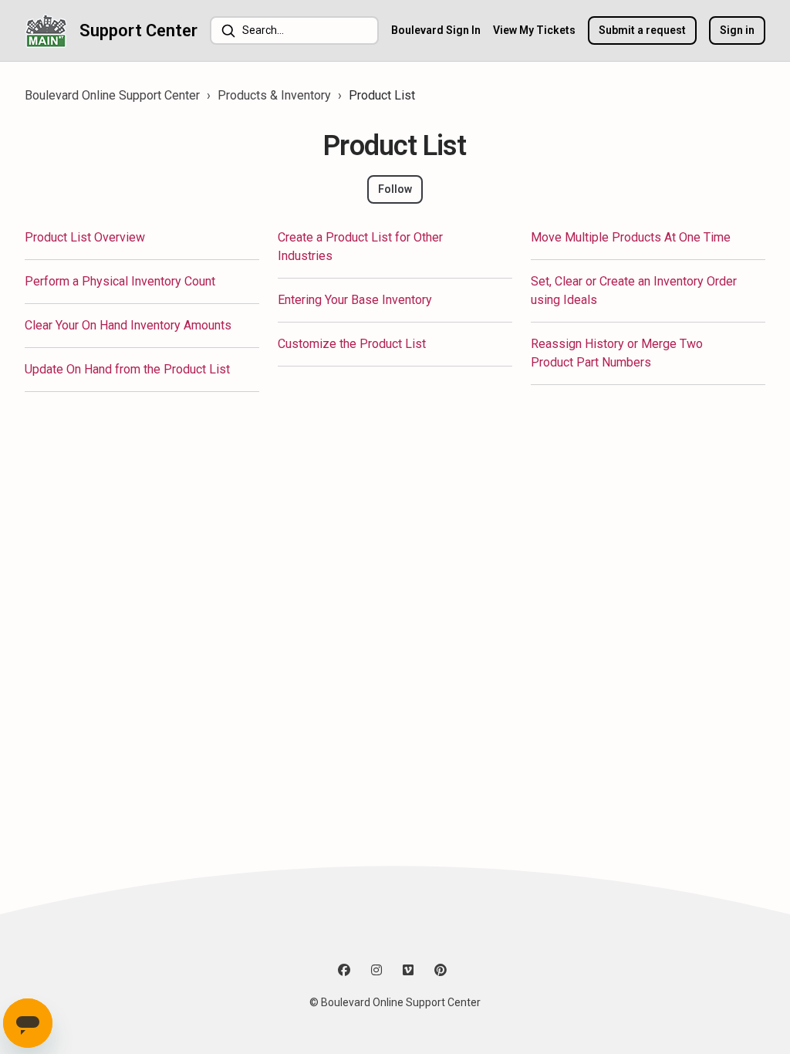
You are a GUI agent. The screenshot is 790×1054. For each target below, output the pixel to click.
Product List (382, 95)
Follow (395, 189)
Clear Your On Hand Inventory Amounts (128, 325)
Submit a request (642, 30)
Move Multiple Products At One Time (631, 237)
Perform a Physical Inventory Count (120, 281)
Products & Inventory (274, 95)
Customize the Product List (352, 343)
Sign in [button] (737, 30)
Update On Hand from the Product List (127, 369)
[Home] (46, 30)
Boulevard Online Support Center (112, 95)
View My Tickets (534, 30)
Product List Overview (85, 237)
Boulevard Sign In (436, 30)
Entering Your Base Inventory (355, 299)
